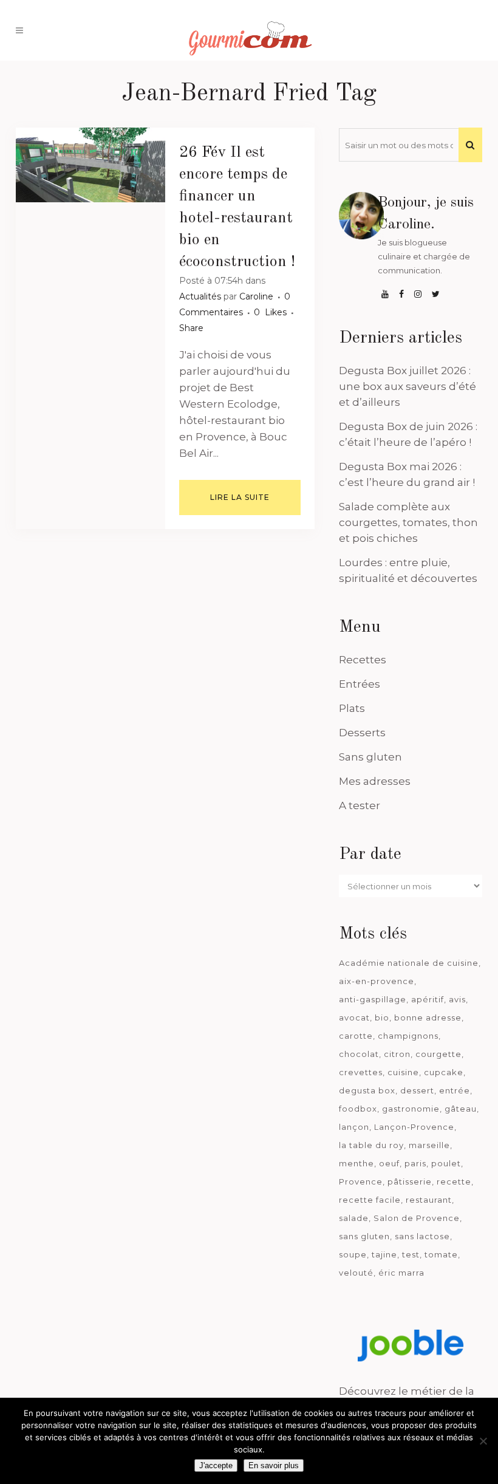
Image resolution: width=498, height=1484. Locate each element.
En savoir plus (273, 1465)
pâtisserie (409, 1181)
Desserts (362, 733)
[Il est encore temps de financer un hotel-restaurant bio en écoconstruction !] (90, 165)
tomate (441, 1254)
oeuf (389, 1163)
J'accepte (216, 1465)
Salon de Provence (417, 1218)
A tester (359, 805)
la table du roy (371, 1145)
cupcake (443, 1072)
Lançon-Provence (414, 1127)
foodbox (358, 1108)
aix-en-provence (376, 981)
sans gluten (364, 1236)
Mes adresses (375, 781)
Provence (361, 1181)
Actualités (200, 296)
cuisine (403, 1072)
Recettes (362, 660)
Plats (352, 708)
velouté (356, 1272)
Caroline (256, 296)
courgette (438, 1054)
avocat (354, 1017)
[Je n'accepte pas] (483, 1441)
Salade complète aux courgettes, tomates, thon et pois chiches (408, 522)
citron (397, 1054)
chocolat (359, 1054)
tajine (384, 1254)
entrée (454, 1090)
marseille (429, 1145)
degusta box (367, 1090)
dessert (417, 1090)
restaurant (429, 1200)
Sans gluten (370, 757)
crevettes (361, 1072)
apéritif (427, 999)
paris (415, 1163)
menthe (356, 1163)
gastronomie (411, 1108)
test (411, 1254)
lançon (354, 1127)
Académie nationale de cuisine (409, 963)
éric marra (401, 1272)
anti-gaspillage (372, 999)
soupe (353, 1254)
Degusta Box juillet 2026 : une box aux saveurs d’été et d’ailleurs (407, 386)
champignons (408, 1036)
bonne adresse (428, 1017)
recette (454, 1181)
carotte (356, 1036)
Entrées (359, 684)
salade (354, 1218)
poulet (446, 1163)
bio (382, 1017)
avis (457, 999)
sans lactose (422, 1236)
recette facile (370, 1200)
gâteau (461, 1108)
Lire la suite (240, 497)
